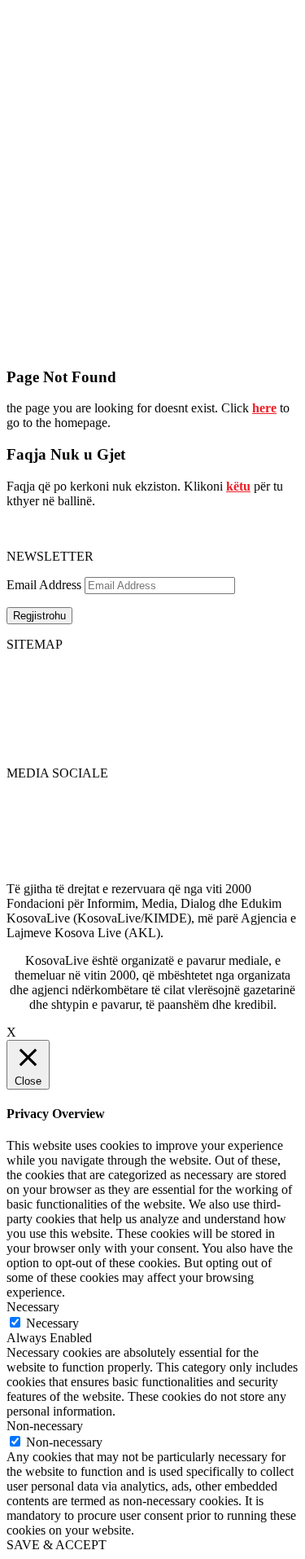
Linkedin (30, 830)
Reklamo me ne (258, 687)
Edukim (27, 731)
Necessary (52, 1323)
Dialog (24, 716)
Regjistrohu (39, 616)
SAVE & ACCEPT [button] (57, 1545)
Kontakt (140, 701)
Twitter (25, 815)
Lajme (23, 687)
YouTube (30, 845)
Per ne (136, 687)
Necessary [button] (33, 1307)
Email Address (44, 585)
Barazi (23, 745)
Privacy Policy (255, 672)
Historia (140, 672)
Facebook (32, 801)
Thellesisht (34, 701)
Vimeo (24, 859)
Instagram (32, 874)
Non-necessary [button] (45, 1426)
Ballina (25, 672)
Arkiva (137, 716)
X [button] (11, 1032)
